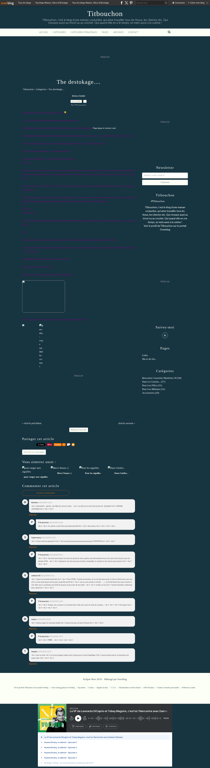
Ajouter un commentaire (45, 493)
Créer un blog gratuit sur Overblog (63, 688)
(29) (150, 392)
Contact (133, 32)
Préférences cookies (188, 688)
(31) (153, 389)
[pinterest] (131, 2)
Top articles (81, 688)
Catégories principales (84, 32)
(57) (153, 381)
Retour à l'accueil (78, 430)
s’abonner (79, 726)
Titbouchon (105, 14)
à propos (112, 726)
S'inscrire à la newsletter (34, 452)
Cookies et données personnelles (168, 688)
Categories (41, 89)
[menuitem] (43, 32)
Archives (118, 32)
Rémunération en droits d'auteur (130, 688)
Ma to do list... (149, 359)
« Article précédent (31, 423)
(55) (152, 385)
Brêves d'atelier (78, 96)
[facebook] (121, 2)
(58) (161, 378)
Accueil (43, 32)
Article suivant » (126, 423)
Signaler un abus (102, 688)
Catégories (59, 32)
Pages (105, 32)
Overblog (122, 679)
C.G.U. (113, 688)
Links (145, 355)
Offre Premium (149, 688)
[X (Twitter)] (126, 2)
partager (96, 726)
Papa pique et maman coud (104, 128)
